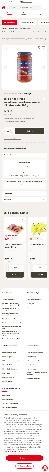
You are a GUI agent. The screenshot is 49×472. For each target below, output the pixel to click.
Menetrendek (31, 365)
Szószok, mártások (26, 32)
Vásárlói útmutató (7, 399)
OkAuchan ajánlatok (28, 22)
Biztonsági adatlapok (33, 378)
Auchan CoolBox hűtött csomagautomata (9, 309)
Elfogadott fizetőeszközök (10, 403)
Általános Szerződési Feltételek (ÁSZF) (12, 327)
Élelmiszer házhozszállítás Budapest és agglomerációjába (11, 304)
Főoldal (4, 28)
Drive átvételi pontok (8, 319)
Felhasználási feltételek (34, 361)
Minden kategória (9, 22)
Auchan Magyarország (9, 352)
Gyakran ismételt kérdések (35, 352)
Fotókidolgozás (31, 369)
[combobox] (24, 7)
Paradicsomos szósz (41, 32)
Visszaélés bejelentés (8, 377)
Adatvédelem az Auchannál (10, 361)
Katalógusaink (6, 395)
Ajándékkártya (31, 357)
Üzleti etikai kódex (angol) (10, 369)
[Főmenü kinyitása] (45, 7)
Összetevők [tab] (7, 199)
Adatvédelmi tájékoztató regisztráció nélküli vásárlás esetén (10, 333)
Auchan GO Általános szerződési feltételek (37, 373)
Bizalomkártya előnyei (34, 299)
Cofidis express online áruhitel (11, 323)
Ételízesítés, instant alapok (10, 32)
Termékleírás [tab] (8, 193)
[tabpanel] (24, 173)
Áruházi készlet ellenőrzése (12, 139)
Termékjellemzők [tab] (9, 155)
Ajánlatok (30, 308)
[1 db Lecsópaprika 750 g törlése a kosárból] (32, 268)
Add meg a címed (26, 2)
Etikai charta (6, 373)
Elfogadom (24, 458)
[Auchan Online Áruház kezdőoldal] (3, 7)
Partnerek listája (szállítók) (14, 451)
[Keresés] (9, 7)
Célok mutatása (24, 466)
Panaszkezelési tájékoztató (10, 407)
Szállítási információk (8, 299)
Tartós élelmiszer (25, 28)
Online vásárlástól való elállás (11, 339)
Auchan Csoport (7, 357)
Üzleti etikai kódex (7, 365)
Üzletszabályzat (7, 381)
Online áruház (13, 28)
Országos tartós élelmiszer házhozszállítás (10, 314)
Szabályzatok (31, 303)
